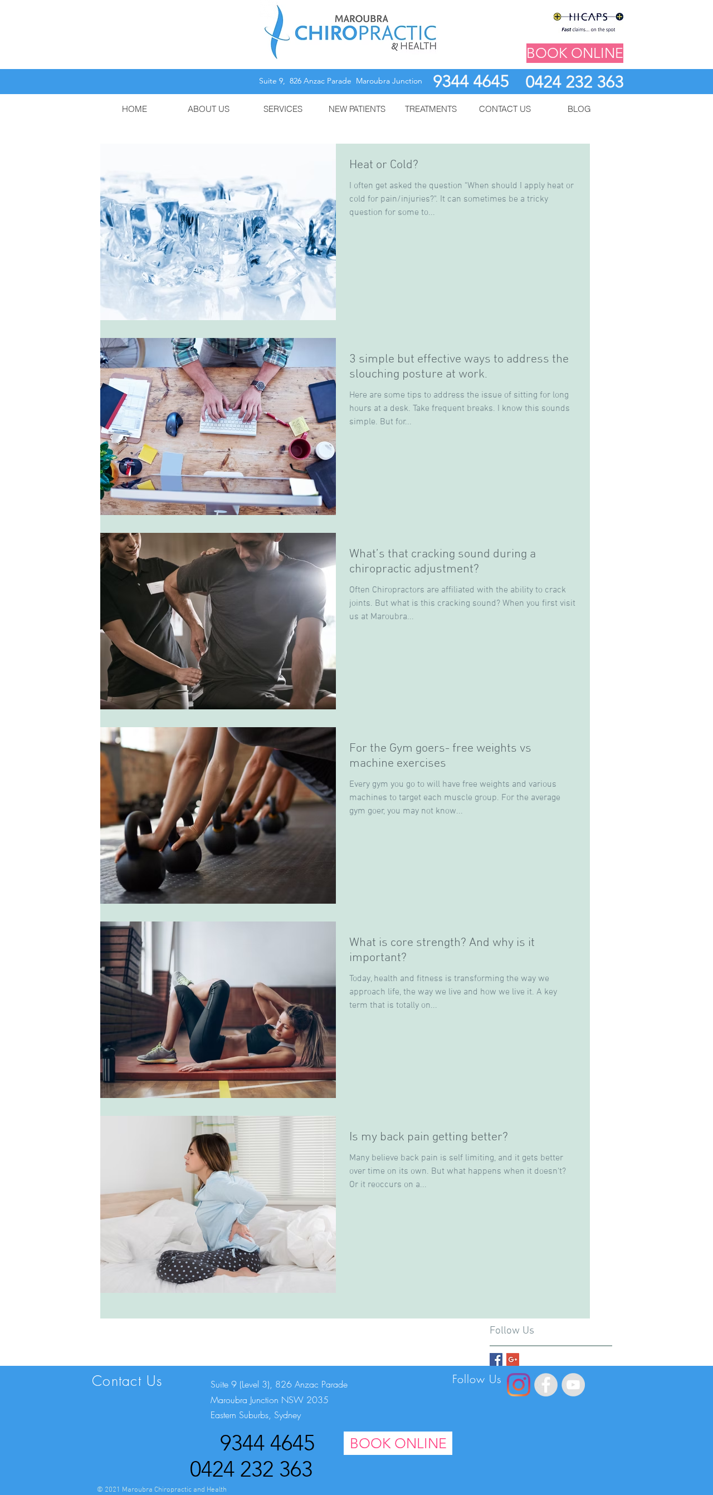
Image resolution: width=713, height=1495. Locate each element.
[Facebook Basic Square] (496, 1359)
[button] (209, 109)
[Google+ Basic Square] (512, 1359)
